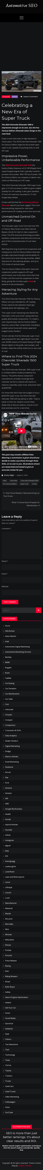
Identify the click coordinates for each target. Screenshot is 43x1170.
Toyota (8, 1070)
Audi (7, 641)
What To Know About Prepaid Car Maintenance (26, 504)
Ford (7, 783)
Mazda (8, 913)
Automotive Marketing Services (18, 652)
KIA (6, 856)
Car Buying (9, 683)
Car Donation (10, 688)
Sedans (8, 1002)
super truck (24, 484)
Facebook (9, 767)
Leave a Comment (30, 97)
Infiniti (7, 835)
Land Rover (10, 871)
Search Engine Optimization (16, 997)
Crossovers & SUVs (13, 730)
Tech (7, 1049)
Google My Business (13, 809)
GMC (7, 803)
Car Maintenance (12, 694)
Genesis (8, 793)
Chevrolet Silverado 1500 (29, 480)
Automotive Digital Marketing (17, 646)
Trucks (14, 96)
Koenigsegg (10, 861)
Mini (7, 929)
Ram (7, 971)
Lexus (7, 882)
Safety (7, 992)
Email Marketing (12, 762)
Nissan (8, 945)
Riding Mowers (11, 976)
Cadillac (8, 678)
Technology (10, 1055)
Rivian (7, 981)
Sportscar (9, 1023)
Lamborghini (10, 866)
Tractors (8, 1076)
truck (30, 281)
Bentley (8, 657)
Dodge (8, 751)
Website (5, 586)
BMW (7, 662)
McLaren (8, 919)
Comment (6, 528)
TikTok (8, 1065)
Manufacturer (11, 903)
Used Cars (9, 1086)
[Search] (38, 610)
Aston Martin (10, 636)
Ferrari (8, 772)
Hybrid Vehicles (11, 824)
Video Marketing (12, 1097)
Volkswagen (10, 1102)
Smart (7, 1013)
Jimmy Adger (9, 475)
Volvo (7, 1107)
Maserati (9, 908)
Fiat (6, 777)
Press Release (11, 960)
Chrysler (8, 714)
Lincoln (8, 892)
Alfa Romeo (10, 631)
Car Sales (9, 699)
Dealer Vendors (11, 741)
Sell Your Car (10, 1008)
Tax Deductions (11, 1044)
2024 (4, 480)
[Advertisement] (21, 44)
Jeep (7, 851)
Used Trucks (10, 1091)
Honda (8, 819)
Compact (8, 720)
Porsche (8, 955)
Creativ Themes (24, 1165)
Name (5, 561)
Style (7, 1034)
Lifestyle (8, 887)
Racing (8, 966)
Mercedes (9, 924)
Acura (7, 626)
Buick (7, 673)
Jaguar (8, 845)
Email (4, 574)
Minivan (8, 934)
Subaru (8, 1039)
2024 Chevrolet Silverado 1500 (18, 165)
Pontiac (8, 950)
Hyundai (8, 830)
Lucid (7, 898)
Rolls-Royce (10, 987)
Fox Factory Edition (10, 484)
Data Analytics (11, 735)
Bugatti (8, 667)
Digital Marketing (12, 746)
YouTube (9, 1112)
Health (8, 814)
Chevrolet (6, 96)
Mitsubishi (9, 940)
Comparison (10, 725)
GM (6, 798)
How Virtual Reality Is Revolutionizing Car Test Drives (21, 494)
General (8, 788)
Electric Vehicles (11, 756)
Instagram (9, 840)
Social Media (10, 1018)
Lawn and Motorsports (14, 877)
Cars (7, 704)
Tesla (7, 1060)
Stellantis (9, 1028)
